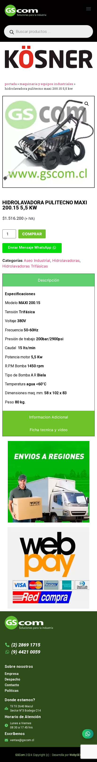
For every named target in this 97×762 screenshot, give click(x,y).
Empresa (12, 674)
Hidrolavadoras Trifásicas (25, 266)
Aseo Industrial (37, 260)
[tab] (48, 280)
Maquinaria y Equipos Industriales (46, 84)
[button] (88, 8)
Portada (11, 84)
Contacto (12, 685)
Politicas (12, 690)
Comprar (32, 234)
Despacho (12, 679)
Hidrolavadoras (66, 260)
